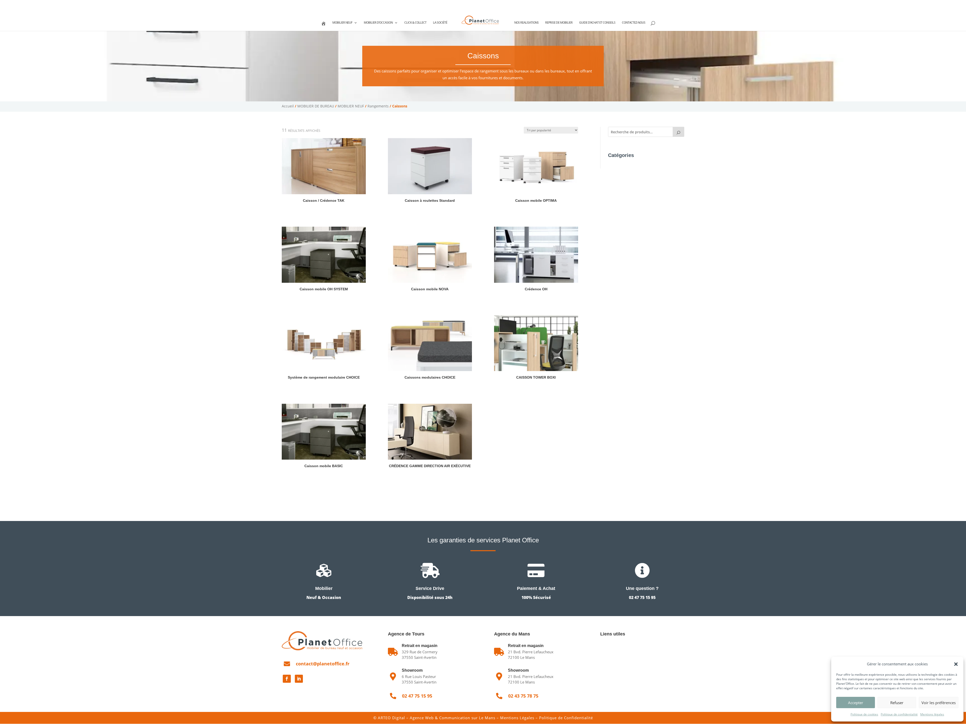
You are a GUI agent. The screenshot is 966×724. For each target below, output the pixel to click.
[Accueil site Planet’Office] (323, 26)
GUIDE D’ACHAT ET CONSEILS (597, 23)
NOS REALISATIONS (526, 23)
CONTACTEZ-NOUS (633, 23)
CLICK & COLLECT (415, 23)
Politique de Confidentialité (566, 717)
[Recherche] (678, 132)
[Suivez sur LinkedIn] (299, 679)
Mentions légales (932, 714)
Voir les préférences (938, 702)
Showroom (412, 670)
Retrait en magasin (526, 645)
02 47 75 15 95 (299, 4)
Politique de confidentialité (899, 714)
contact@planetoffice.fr (322, 664)
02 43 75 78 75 (332, 4)
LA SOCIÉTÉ (440, 23)
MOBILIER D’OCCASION (378, 23)
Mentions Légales (517, 717)
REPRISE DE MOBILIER (559, 23)
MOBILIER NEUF (342, 23)
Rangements (378, 106)
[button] (955, 664)
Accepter (855, 702)
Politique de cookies (864, 714)
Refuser (896, 702)
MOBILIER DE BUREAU (315, 106)
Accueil (288, 106)
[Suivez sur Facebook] (287, 679)
